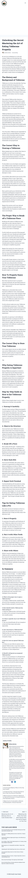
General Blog (15, 52)
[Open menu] (25, 3)
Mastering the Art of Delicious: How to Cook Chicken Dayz (7, 814)
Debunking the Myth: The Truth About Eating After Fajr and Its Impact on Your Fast (21, 816)
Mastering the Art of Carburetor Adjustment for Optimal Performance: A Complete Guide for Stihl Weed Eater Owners (14, 797)
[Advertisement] (14, 20)
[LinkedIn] (15, 782)
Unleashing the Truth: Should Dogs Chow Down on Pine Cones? (13, 849)
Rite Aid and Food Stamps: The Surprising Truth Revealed (12, 859)
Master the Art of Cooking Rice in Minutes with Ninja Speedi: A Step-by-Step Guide (13, 801)
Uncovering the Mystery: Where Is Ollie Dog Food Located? (13, 788)
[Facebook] (12, 782)
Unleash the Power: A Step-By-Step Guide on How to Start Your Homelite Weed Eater (13, 792)
